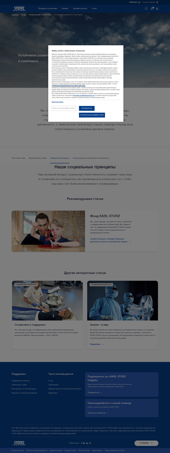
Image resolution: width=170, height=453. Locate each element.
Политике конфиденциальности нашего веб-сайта (69, 86)
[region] (85, 83)
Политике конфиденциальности (83, 95)
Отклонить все (87, 108)
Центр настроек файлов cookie (64, 108)
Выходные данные (57, 102)
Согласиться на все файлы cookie (92, 115)
